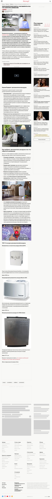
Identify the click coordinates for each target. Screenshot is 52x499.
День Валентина (30, 465)
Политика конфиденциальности (20, 483)
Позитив (28, 458)
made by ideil (47, 496)
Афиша (41, 452)
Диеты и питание (5, 463)
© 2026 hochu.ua (30, 496)
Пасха (28, 471)
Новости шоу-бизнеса (6, 443)
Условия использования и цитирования (18, 490)
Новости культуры (43, 455)
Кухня (16, 463)
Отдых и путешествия (31, 455)
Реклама (4, 487)
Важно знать (29, 448)
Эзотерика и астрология (31, 453)
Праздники (29, 463)
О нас (3, 486)
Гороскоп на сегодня (43, 460)
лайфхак (15, 382)
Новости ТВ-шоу (42, 443)
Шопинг (16, 450)
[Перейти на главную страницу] (26, 1)
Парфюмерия (4, 466)
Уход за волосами (5, 458)
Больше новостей (41, 139)
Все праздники (29, 473)
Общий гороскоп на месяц (44, 463)
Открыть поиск (50, 1)
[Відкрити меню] (2, 1)
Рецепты (16, 465)
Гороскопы (42, 459)
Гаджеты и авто (29, 460)
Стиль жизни (30, 452)
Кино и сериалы (42, 453)
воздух (4, 382)
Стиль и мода (18, 442)
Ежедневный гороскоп (43, 468)
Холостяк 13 (42, 445)
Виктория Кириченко (8, 11)
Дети (15, 478)
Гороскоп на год (42, 465)
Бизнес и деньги (30, 443)
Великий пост (29, 470)
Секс (15, 475)
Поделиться (30, 12)
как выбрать (9, 382)
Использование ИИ (19, 487)
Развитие (29, 442)
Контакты (4, 484)
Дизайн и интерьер (18, 455)
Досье (3, 448)
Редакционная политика (18, 486)
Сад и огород (17, 458)
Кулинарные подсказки (18, 468)
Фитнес (3, 468)
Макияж (3, 460)
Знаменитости (4, 445)
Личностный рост (30, 445)
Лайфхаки (4, 9)
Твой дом (17, 453)
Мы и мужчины (17, 473)
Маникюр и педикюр (5, 461)
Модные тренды (17, 448)
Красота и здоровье (6, 455)
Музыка (3, 450)
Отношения (17, 472)
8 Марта (28, 468)
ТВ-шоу (41, 442)
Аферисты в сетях (43, 448)
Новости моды (17, 443)
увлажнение (21, 382)
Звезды (3, 442)
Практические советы (18, 445)
